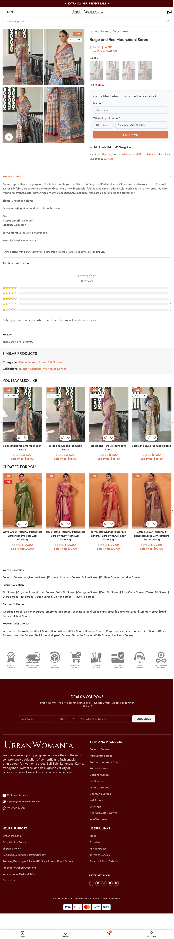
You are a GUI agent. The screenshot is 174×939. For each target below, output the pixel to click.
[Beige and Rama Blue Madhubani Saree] (22, 414)
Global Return (146, 154)
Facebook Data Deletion (104, 861)
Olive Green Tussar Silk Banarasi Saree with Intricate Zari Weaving (22, 535)
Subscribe (143, 718)
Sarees (105, 31)
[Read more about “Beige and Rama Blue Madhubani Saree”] (19, 438)
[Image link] (39, 744)
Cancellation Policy (14, 842)
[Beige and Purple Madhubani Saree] (108, 414)
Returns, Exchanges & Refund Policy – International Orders (38, 861)
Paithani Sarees (99, 768)
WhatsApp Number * (106, 118)
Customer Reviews (17, 795)
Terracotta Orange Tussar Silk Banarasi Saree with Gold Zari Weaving (108, 535)
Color (93, 58)
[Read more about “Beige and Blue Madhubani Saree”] (149, 438)
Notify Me (130, 134)
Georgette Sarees (100, 793)
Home (93, 31)
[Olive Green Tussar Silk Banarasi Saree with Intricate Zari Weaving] (22, 501)
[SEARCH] (167, 21)
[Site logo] (87, 11)
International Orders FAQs (19, 874)
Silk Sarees (96, 781)
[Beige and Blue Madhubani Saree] (152, 414)
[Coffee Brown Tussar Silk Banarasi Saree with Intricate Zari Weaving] (152, 501)
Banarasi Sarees (99, 749)
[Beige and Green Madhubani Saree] (65, 414)
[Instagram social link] (104, 883)
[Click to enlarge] (9, 137)
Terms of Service (100, 854)
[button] (19, 524)
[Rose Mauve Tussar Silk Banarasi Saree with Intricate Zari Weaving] (65, 501)
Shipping (107, 154)
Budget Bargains (30, 369)
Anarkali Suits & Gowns (103, 812)
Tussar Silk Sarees (50, 362)
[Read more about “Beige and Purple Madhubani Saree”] (106, 438)
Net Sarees (96, 800)
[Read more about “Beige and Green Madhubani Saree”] (62, 438)
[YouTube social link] (110, 883)
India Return (125, 154)
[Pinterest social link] (116, 883)
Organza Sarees (99, 787)
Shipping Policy (12, 848)
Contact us (9, 880)
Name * (98, 103)
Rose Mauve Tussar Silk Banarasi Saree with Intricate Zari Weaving (65, 535)
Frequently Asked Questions (19, 867)
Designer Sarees (100, 774)
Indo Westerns (98, 819)
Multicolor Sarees (54, 369)
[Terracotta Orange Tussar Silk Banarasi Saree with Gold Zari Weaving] (108, 501)
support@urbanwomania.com (23, 801)
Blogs (93, 835)
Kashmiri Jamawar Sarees (105, 762)
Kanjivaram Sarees (101, 755)
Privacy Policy (98, 848)
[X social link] (97, 883)
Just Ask (109, 158)
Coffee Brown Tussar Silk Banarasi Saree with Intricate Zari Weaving (151, 535)
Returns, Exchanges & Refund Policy (24, 854)
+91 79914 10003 (15, 807)
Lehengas (95, 806)
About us (95, 842)
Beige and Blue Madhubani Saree (151, 445)
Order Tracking (12, 835)
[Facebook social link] (91, 883)
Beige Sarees (120, 31)
